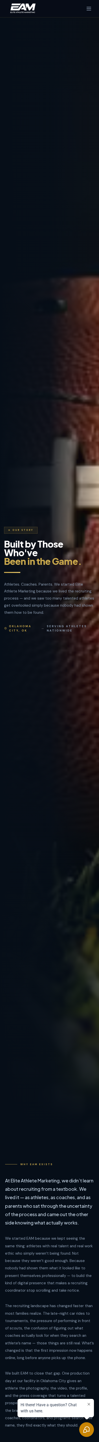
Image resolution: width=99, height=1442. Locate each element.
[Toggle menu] (89, 9)
